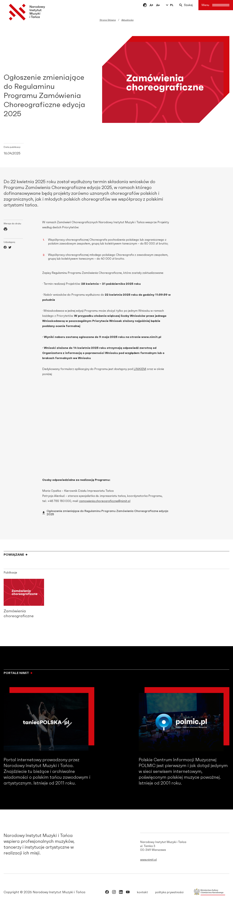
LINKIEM (140, 369)
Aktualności (127, 20)
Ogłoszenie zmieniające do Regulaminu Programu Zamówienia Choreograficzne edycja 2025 (107, 513)
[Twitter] (9, 248)
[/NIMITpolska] (107, 892)
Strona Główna (108, 20)
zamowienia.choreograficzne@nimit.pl (104, 501)
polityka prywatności (169, 892)
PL (171, 5)
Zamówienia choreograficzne (19, 613)
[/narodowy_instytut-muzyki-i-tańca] (121, 892)
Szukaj (188, 5)
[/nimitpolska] (114, 892)
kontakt (142, 892)
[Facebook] (5, 248)
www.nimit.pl (148, 859)
